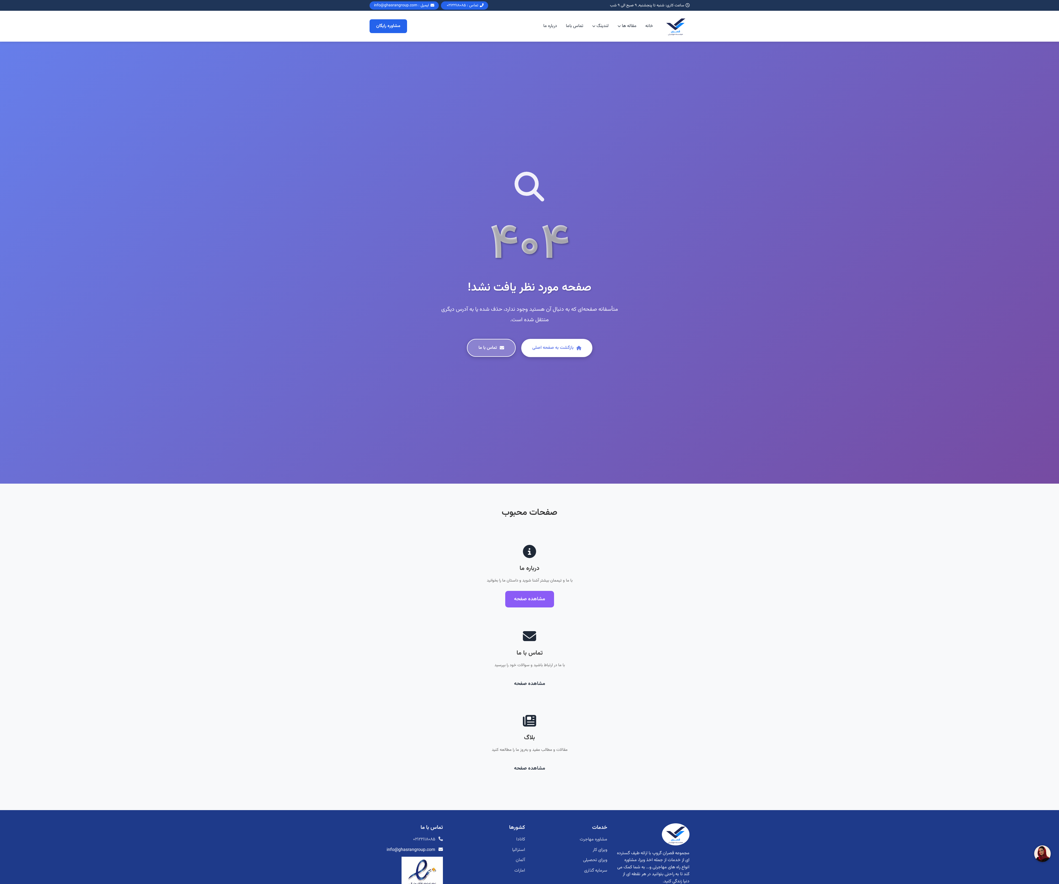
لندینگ (603, 26)
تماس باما (574, 26)
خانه (649, 26)
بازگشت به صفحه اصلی (553, 347)
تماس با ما (487, 347)
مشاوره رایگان (388, 26)
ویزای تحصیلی (595, 860)
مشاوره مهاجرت (593, 839)
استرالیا (518, 850)
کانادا (520, 839)
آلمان (520, 860)
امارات (519, 870)
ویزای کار (600, 850)
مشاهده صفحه (529, 599)
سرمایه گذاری (595, 870)
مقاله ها (629, 26)
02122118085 (424, 839)
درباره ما (550, 26)
